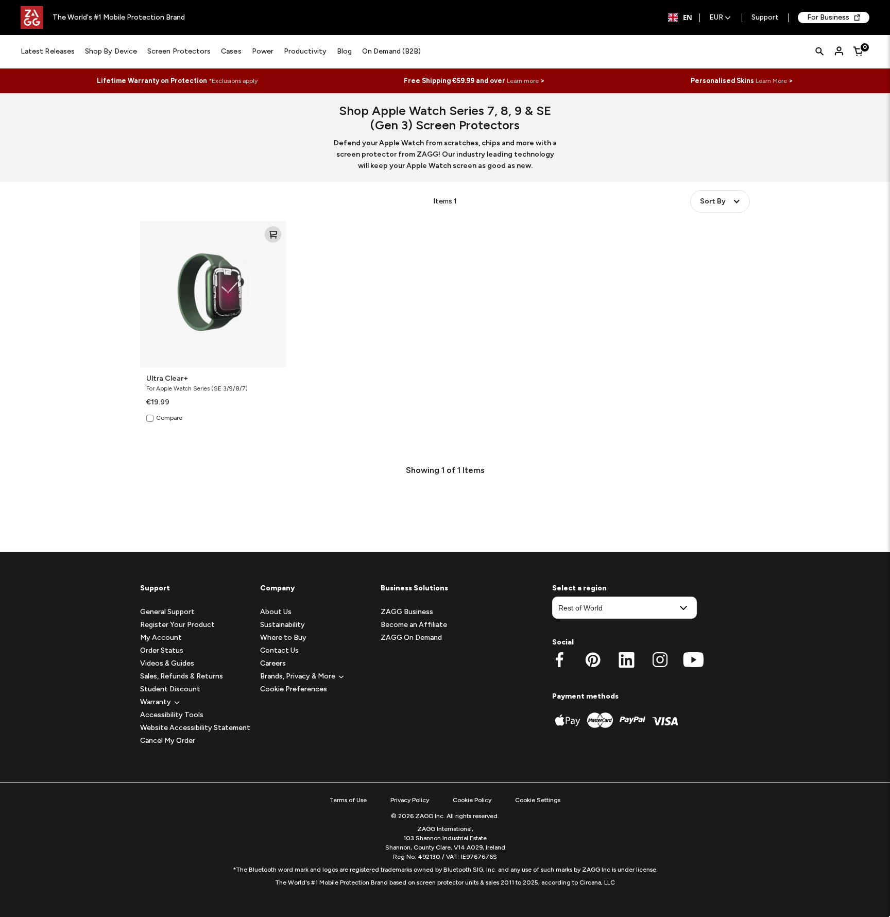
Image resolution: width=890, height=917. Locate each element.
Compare (169, 417)
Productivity (305, 51)
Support (765, 17)
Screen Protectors (179, 51)
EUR (716, 17)
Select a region (579, 588)
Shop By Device (111, 51)
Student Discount (170, 689)
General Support (167, 611)
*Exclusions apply (233, 80)
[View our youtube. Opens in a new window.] (693, 660)
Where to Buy (283, 637)
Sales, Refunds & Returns (181, 676)
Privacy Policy (409, 800)
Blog (344, 51)
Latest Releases (48, 51)
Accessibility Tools (171, 714)
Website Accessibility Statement (195, 727)
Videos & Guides (167, 663)
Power (262, 51)
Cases (231, 51)
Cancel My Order (167, 740)
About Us (276, 611)
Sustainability (282, 624)
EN (687, 17)
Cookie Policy (472, 800)
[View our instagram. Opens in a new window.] (660, 660)
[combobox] (680, 17)
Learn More (771, 80)
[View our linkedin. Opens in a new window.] (626, 660)
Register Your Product (177, 624)
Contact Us (279, 650)
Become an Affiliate (414, 624)
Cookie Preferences (293, 689)
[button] (155, 702)
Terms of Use (348, 800)
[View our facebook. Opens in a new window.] (559, 660)
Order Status (161, 650)
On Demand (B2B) (391, 51)
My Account (161, 637)
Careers (273, 663)
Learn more (523, 80)
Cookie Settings (537, 800)
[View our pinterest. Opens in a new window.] (593, 660)
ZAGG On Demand (411, 637)
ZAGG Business (407, 611)
